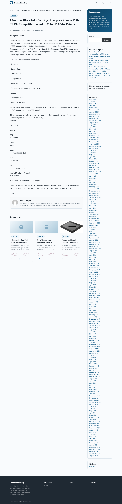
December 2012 (94, 447)
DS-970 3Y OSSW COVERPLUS (99, 73)
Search (91, 37)
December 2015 (94, 370)
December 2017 (94, 319)
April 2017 (92, 336)
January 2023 (94, 189)
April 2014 (92, 413)
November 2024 (94, 142)
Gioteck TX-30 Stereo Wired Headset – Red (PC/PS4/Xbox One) (99, 62)
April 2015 (92, 387)
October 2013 (94, 426)
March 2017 (93, 338)
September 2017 (94, 325)
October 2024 (94, 144)
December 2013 (94, 421)
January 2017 (93, 342)
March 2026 (93, 108)
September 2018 (94, 300)
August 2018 (93, 302)
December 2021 (94, 216)
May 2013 (92, 436)
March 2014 (93, 415)
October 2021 (94, 221)
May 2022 (92, 206)
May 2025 (92, 129)
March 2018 (93, 312)
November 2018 (94, 295)
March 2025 (93, 133)
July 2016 (92, 355)
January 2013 (93, 445)
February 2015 (94, 391)
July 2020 (92, 253)
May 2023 (92, 180)
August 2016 (93, 353)
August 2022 (93, 199)
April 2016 (92, 362)
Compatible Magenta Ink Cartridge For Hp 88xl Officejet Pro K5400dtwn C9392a (99, 69)
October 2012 (94, 451)
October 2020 (94, 246)
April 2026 (92, 105)
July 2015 (92, 381)
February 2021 (94, 238)
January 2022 (94, 214)
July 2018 (92, 304)
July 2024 (92, 150)
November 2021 (94, 219)
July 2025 (92, 125)
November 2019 (94, 270)
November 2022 (94, 193)
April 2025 (92, 131)
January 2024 (94, 163)
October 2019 (94, 272)
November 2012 (94, 449)
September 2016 (94, 351)
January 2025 (94, 137)
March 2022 (93, 210)
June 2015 (92, 383)
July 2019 (92, 278)
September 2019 (94, 274)
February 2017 (94, 340)
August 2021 (93, 225)
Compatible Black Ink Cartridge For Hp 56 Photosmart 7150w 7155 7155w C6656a (20, 244)
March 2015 (93, 389)
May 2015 (92, 385)
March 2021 (93, 236)
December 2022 (94, 191)
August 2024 (93, 148)
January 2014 (93, 419)
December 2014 (94, 396)
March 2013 (93, 441)
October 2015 (94, 374)
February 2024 (94, 161)
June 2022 (93, 204)
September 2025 (95, 120)
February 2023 (94, 187)
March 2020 (93, 261)
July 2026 (92, 99)
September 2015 (94, 377)
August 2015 (93, 379)
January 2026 (94, 112)
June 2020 (93, 255)
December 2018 (94, 293)
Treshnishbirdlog (18, 501)
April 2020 (92, 259)
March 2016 (93, 364)
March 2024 (93, 159)
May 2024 (92, 155)
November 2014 (94, 398)
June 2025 (93, 127)
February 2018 (94, 315)
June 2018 (92, 306)
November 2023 (94, 167)
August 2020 (93, 251)
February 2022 (94, 212)
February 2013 (94, 443)
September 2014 (94, 402)
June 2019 (92, 280)
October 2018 (94, 298)
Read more (14, 259)
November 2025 (94, 116)
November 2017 (94, 321)
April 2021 (92, 234)
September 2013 (94, 428)
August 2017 (93, 327)
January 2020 (94, 266)
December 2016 (94, 345)
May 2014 (92, 411)
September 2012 (94, 453)
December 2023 (94, 165)
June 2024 (93, 152)
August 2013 (93, 430)
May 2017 (92, 334)
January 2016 (93, 368)
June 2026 (93, 101)
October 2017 (94, 323)
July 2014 (92, 406)
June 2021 (92, 229)
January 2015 (93, 394)
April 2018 (92, 310)
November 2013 (94, 423)
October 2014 (94, 400)
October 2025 (94, 118)
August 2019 (93, 276)
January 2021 (93, 240)
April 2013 (92, 438)
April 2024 (92, 157)
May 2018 (92, 308)
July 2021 (92, 227)
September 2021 (94, 223)
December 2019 (94, 268)
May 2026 (92, 103)
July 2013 (92, 432)
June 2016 (92, 357)
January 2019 (93, 291)
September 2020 (95, 248)
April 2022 (92, 208)
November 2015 (94, 372)
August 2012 (93, 456)
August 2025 (93, 123)
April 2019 (92, 285)
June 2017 (92, 332)
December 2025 (94, 114)
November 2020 (94, 244)
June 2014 (92, 409)
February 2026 (94, 110)
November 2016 (94, 347)
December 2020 (94, 242)
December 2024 (94, 140)
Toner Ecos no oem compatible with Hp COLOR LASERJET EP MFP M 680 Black (46, 244)
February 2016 (94, 366)
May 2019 (92, 283)
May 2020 (92, 257)
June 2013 (92, 434)
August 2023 (93, 174)
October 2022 (94, 195)
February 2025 (94, 135)
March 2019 (93, 287)
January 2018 (93, 317)
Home (97, 3)
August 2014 (93, 404)
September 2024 (95, 146)
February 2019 (94, 289)
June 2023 (93, 178)
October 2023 (94, 169)
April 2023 (92, 182)
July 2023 (92, 176)
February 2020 (94, 263)
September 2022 (95, 197)
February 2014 (94, 417)
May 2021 (92, 231)
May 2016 (92, 359)
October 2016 (94, 349)
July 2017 (92, 330)
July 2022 (92, 202)
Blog (103, 3)
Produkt (109, 3)
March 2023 (93, 184)
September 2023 (95, 172)
